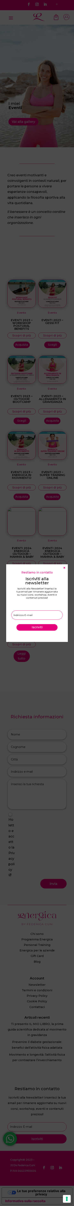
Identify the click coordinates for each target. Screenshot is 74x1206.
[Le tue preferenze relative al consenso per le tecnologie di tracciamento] (67, 1199)
